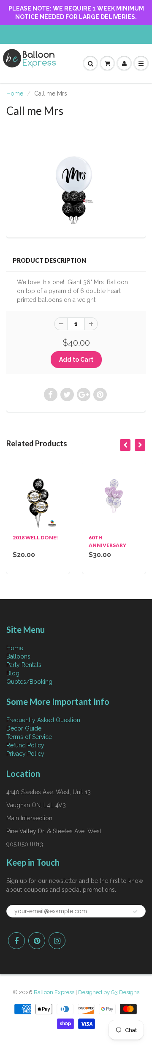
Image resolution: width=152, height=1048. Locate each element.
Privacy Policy (25, 753)
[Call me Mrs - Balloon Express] (76, 189)
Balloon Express (54, 992)
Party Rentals (23, 664)
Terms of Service (29, 736)
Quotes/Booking (29, 681)
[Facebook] (16, 940)
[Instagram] (57, 940)
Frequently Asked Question (43, 720)
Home (14, 93)
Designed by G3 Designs (108, 992)
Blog (12, 673)
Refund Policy (25, 745)
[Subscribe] (135, 911)
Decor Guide (23, 728)
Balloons (18, 656)
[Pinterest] (36, 940)
